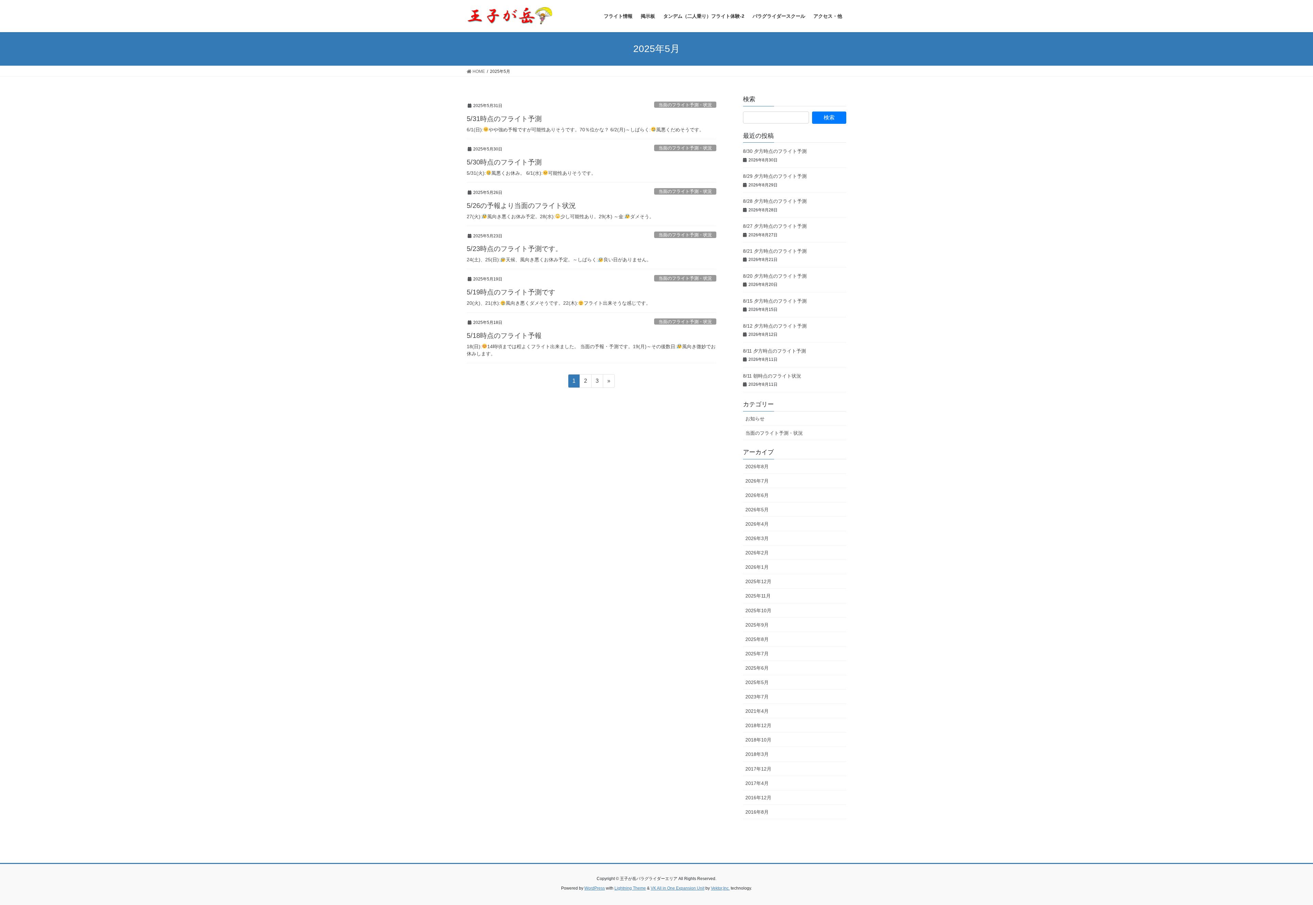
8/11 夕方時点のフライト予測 (774, 351)
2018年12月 (758, 725)
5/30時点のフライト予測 (504, 162)
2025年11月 (758, 596)
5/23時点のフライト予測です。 (514, 248)
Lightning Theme (630, 888)
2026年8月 (757, 466)
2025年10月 (758, 610)
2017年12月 (758, 769)
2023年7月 (757, 696)
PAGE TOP (1278, 872)
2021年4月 (757, 711)
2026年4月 (757, 524)
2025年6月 (757, 668)
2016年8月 (757, 812)
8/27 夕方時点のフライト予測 (775, 226)
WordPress (594, 888)
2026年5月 (757, 509)
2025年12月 (758, 581)
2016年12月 (758, 797)
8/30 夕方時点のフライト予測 (775, 151)
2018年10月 (758, 740)
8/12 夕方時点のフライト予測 (775, 326)
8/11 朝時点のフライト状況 (772, 376)
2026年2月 (757, 552)
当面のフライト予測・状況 (685, 104)
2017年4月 (757, 783)
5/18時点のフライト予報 (504, 335)
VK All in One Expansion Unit (677, 888)
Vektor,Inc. (720, 888)
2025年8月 (757, 639)
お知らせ (755, 418)
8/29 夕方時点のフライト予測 (775, 176)
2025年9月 (757, 625)
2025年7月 (757, 653)
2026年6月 (757, 495)
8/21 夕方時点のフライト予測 (775, 251)
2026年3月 (757, 538)
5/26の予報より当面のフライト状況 (521, 205)
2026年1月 (757, 567)
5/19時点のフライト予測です (511, 292)
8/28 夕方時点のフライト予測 (775, 201)
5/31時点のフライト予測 (504, 118)
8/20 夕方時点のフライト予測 (775, 276)
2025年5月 (757, 682)
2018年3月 (757, 754)
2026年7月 (757, 481)
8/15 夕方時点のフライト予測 (775, 301)
